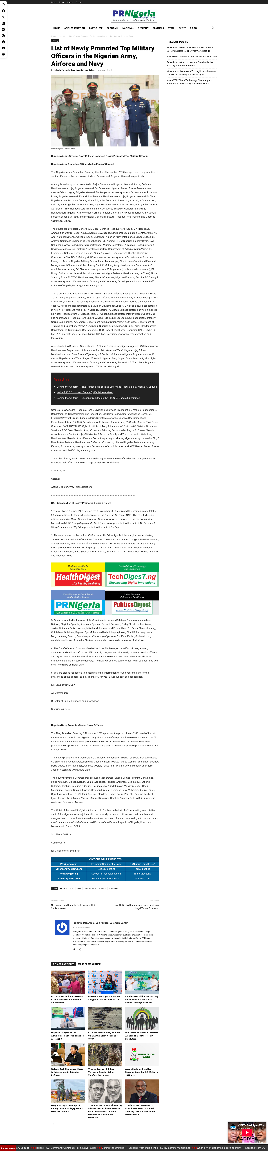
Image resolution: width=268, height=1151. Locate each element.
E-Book (194, 28)
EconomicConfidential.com (106, 864)
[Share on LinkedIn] (3, 23)
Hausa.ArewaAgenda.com (106, 878)
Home (53, 2)
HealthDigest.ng (69, 873)
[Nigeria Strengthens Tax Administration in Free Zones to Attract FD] (68, 1018)
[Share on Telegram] (3, 29)
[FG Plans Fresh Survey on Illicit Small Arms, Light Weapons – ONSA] (105, 1018)
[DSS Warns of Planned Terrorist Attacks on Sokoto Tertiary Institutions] (142, 1018)
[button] (213, 28)
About (61, 2)
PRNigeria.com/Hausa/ (142, 864)
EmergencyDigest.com (69, 868)
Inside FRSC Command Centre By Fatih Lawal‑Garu (85, 392)
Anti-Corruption (74, 28)
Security (143, 28)
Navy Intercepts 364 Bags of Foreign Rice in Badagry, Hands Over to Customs (67, 1108)
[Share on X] (3, 17)
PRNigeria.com (68, 864)
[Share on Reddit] (3, 41)
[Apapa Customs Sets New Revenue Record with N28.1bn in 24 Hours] (142, 1054)
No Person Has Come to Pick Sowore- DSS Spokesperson (73, 907)
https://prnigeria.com (81, 927)
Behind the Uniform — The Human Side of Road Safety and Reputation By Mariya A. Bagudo (107, 386)
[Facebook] (75, 950)
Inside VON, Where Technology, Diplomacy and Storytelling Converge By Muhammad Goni (189, 82)
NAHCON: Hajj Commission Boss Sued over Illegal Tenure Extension (137, 907)
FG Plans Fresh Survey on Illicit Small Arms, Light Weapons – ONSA (104, 1036)
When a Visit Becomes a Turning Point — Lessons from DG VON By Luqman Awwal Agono (191, 73)
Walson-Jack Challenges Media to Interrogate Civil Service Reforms (67, 1072)
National (128, 28)
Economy (112, 28)
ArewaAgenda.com (69, 878)
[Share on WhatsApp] (3, 4)
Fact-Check (96, 28)
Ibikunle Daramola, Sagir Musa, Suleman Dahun (74, 70)
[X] (80, 950)
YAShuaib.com (142, 878)
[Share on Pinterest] (3, 35)
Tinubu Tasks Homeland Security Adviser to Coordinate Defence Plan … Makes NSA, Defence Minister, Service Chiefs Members (105, 1111)
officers (102, 888)
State (171, 28)
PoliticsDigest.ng (106, 868)
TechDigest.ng (142, 868)
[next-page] (58, 1124)
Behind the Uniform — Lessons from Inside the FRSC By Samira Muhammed (98, 397)
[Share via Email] (3, 48)
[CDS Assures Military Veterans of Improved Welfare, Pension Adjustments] (68, 982)
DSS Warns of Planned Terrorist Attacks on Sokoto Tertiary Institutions (141, 1036)
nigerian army (90, 888)
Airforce (63, 888)
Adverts (70, 2)
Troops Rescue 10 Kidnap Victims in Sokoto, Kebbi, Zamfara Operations (101, 1072)
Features (158, 28)
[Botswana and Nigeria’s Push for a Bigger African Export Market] (105, 982)
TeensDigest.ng (142, 873)
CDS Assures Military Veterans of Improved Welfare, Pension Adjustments (67, 999)
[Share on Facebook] (3, 10)
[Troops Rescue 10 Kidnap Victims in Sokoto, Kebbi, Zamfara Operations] (105, 1054)
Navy (79, 888)
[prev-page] (53, 1124)
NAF (72, 888)
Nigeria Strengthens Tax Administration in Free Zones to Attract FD (67, 1036)
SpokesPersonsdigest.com (106, 873)
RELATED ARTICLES (63, 964)
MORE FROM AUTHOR (89, 964)
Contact (79, 2)
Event (182, 28)
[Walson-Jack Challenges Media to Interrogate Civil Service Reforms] (68, 1054)
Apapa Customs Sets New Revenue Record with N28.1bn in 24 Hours (141, 1072)
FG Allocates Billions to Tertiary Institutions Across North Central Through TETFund (141, 999)
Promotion (113, 888)
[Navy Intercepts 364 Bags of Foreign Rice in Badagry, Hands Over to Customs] (68, 1091)
